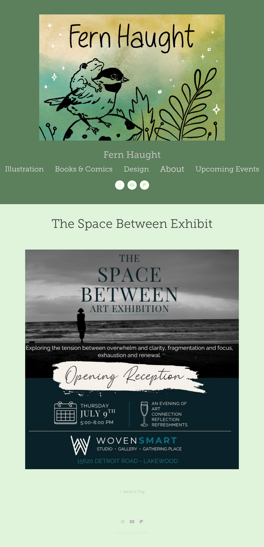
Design (136, 169)
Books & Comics (84, 169)
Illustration (24, 169)
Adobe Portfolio (139, 532)
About (172, 169)
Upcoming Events (227, 169)
